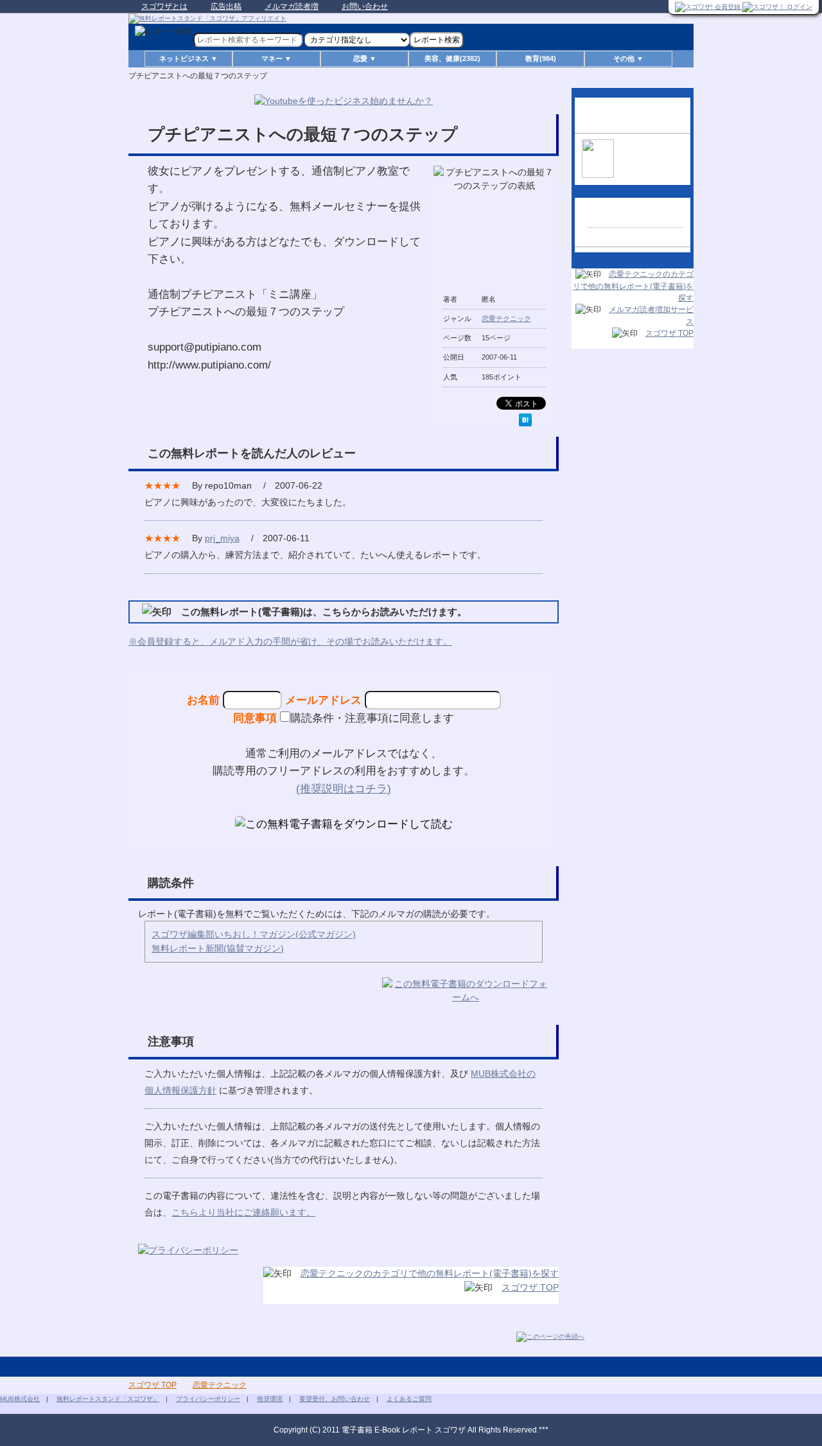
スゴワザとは (164, 6)
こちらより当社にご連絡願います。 (243, 1212)
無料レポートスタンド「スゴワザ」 (108, 1398)
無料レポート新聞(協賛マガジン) (218, 948)
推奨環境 (270, 1398)
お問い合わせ (365, 6)
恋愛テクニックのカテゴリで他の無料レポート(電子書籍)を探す (430, 1273)
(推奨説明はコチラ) (343, 788)
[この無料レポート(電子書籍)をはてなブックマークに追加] (525, 420)
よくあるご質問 (409, 1398)
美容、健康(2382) (452, 58)
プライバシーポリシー (208, 1398)
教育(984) (540, 58)
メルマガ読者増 (292, 6)
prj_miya (222, 538)
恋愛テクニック (506, 318)
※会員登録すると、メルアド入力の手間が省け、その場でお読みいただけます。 (290, 641)
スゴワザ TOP (530, 1287)
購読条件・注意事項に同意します (372, 717)
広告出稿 (226, 6)
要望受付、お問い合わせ (334, 1398)
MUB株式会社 (20, 1398)
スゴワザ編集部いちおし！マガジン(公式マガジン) (254, 934)
